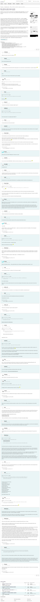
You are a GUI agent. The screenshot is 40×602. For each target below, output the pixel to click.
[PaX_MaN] (3, 165)
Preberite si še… (2, 41)
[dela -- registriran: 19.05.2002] (3, 408)
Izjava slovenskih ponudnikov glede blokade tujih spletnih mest (10, 43)
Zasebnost (8, 591)
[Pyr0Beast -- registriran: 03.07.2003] (3, 52)
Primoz (5, 151)
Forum (5, 3)
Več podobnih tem (2, 596)
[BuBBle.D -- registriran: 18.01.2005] (3, 109)
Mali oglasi (9, 3)
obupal (22, 30)
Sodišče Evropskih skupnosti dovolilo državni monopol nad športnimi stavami (12, 46)
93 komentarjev (3, 39)
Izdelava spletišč (7, 594)
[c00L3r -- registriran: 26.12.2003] (3, 171)
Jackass (3, 593)
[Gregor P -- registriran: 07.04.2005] (3, 103)
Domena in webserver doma (6, 583)
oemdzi (5, 390)
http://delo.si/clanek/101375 (6, 440)
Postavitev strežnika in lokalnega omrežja (9, 586)
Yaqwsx (5, 58)
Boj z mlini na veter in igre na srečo (7, 9)
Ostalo (22, 3)
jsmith (5, 235)
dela (5, 407)
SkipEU (5, 547)
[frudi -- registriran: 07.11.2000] (3, 218)
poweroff (5, 126)
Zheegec (5, 64)
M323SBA (3, 584)
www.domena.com (25, 22)
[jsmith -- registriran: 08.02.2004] (3, 236)
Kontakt (15, 600)
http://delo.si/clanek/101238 (6, 441)
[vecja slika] (34, 18)
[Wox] (3, 79)
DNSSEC (20, 24)
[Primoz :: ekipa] (3, 152)
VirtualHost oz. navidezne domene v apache (9, 592)
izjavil (9, 94)
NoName (31, 586)
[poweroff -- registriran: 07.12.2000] (3, 126)
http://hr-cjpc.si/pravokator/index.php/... (13, 371)
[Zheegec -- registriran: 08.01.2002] (3, 65)
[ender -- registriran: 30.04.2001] (3, 178)
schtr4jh (3, 587)
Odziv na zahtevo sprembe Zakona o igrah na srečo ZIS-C (9, 44)
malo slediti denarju (16, 353)
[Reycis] (3, 200)
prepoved (2, 19)
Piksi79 (5, 400)
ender (5, 177)
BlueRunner (6, 247)
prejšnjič (25, 18)
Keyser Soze (6, 133)
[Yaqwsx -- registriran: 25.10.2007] (3, 59)
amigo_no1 (6, 287)
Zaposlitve (18, 3)
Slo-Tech (1, 11)
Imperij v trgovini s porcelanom (6, 47)
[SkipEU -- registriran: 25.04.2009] (3, 548)
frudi (5, 217)
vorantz (5, 325)
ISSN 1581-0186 (29, 600)
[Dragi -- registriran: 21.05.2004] (3, 71)
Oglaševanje (2, 600)
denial (31, 589)
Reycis (5, 199)
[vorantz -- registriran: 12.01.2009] (3, 326)
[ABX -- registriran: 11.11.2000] (3, 294)
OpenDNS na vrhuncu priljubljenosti (7, 42)
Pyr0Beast (6, 52)
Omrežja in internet (7, 585)
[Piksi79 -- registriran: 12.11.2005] (3, 401)
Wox (5, 78)
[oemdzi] (3, 391)
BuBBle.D (6, 108)
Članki (14, 3)
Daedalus (5, 374)
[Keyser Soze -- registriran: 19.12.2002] (3, 134)
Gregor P (5, 102)
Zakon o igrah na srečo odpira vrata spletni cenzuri (8, 45)
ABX (5, 293)
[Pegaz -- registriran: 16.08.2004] (3, 120)
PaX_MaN (5, 164)
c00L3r (5, 170)
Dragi (5, 70)
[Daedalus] (3, 375)
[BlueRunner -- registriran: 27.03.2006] (3, 248)
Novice (2, 3)
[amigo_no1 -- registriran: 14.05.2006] (3, 288)
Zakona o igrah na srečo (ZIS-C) (20, 11)
